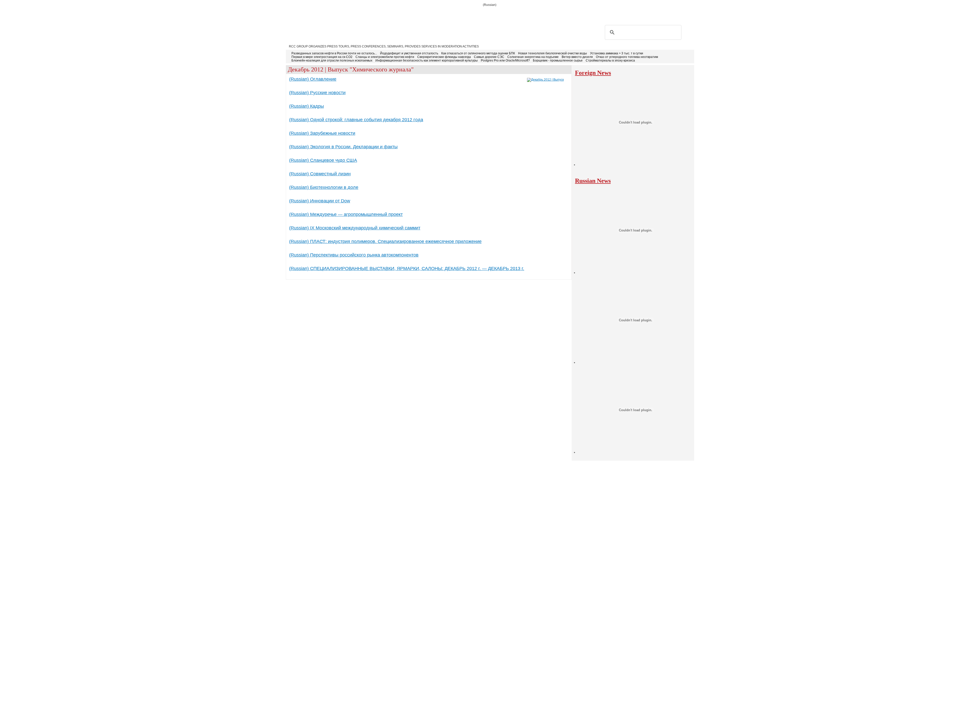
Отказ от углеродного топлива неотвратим (627, 57)
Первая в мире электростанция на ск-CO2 (321, 57)
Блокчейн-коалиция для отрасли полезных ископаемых (331, 60)
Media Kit (428, 13)
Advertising (362, 13)
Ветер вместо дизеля (577, 57)
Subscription (335, 13)
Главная (296, 13)
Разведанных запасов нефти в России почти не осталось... (334, 53)
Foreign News (593, 72)
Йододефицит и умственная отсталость (409, 53)
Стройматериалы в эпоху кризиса (610, 60)
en (689, 13)
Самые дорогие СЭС (489, 57)
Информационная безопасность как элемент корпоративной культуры (426, 60)
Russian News (593, 180)
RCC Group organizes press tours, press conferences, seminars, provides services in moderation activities (384, 46)
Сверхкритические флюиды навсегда (444, 57)
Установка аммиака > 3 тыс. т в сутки (616, 53)
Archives (408, 13)
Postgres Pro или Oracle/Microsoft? (505, 60)
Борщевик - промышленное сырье (558, 60)
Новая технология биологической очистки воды (552, 53)
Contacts (386, 13)
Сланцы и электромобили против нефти (385, 57)
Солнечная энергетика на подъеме (533, 57)
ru (682, 13)
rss (665, 13)
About (314, 13)
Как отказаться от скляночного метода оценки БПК (478, 53)
